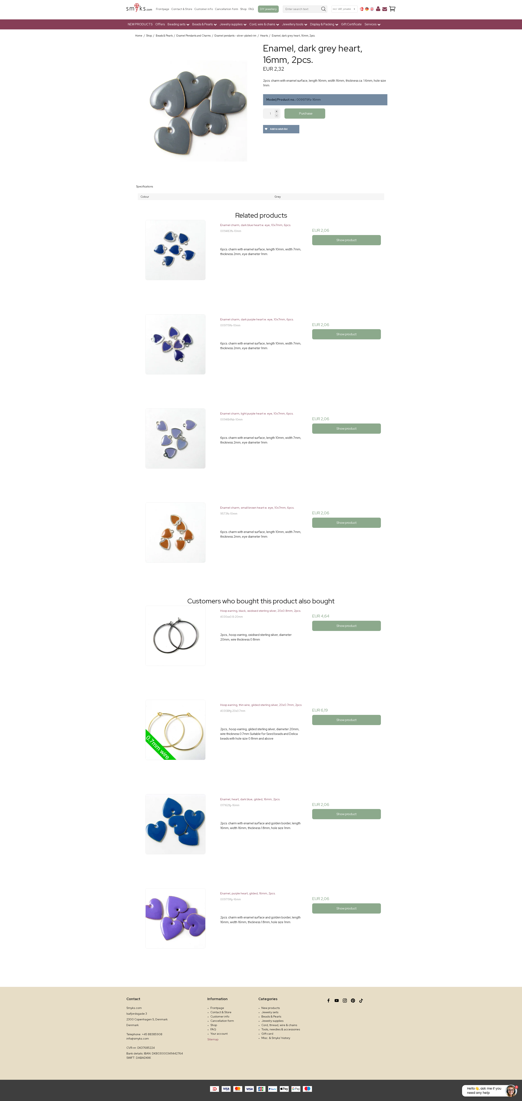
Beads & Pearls (271, 1016)
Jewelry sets (269, 1012)
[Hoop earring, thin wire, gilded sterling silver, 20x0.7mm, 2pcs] (175, 740)
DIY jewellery (268, 9)
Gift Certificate (351, 24)
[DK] (362, 9)
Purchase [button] (306, 113)
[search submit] (323, 9)
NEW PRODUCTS (140, 24)
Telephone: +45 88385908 (144, 1034)
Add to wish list (278, 129)
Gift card (267, 1033)
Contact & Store (181, 9)
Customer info (203, 9)
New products (270, 1008)
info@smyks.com (137, 1038)
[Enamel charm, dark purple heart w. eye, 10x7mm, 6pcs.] (175, 355)
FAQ (251, 9)
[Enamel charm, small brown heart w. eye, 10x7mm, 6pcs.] (175, 543)
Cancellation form (226, 9)
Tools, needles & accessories (280, 1029)
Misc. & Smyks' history (275, 1038)
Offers (160, 24)
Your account (219, 1033)
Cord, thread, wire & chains (279, 1025)
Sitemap (212, 1039)
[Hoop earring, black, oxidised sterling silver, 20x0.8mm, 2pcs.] (175, 646)
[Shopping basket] (392, 9)
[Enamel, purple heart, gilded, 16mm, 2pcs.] (175, 929)
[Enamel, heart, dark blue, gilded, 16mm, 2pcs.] (175, 835)
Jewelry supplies (272, 1021)
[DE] (367, 9)
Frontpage (162, 9)
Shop (243, 9)
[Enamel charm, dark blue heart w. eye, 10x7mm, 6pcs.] (175, 260)
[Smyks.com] (139, 9)
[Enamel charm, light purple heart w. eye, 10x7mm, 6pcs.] (175, 449)
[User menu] (378, 10)
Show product (346, 240)
